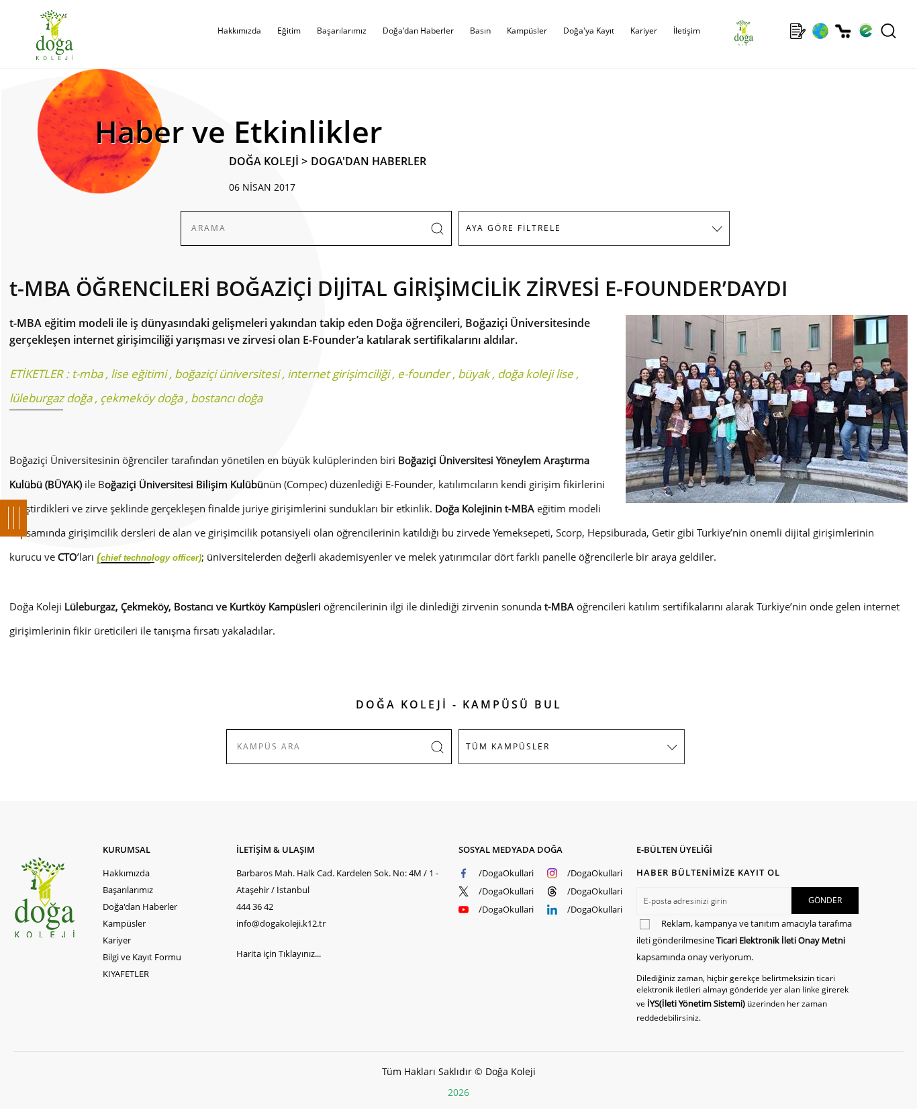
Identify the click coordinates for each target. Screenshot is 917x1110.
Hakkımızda (126, 873)
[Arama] (888, 31)
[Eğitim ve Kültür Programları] (820, 31)
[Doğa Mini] (775, 31)
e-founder (423, 373)
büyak (473, 373)
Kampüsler (527, 30)
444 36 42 (254, 906)
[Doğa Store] (842, 31)
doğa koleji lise (535, 373)
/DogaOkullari (506, 873)
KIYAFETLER (126, 974)
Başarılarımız (128, 890)
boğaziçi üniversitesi (227, 373)
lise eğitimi (138, 373)
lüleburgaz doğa (50, 398)
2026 (458, 1092)
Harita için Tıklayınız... (278, 953)
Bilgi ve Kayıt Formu (142, 957)
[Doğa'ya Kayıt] (797, 31)
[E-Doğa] (865, 31)
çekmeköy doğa (141, 398)
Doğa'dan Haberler (418, 30)
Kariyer (643, 30)
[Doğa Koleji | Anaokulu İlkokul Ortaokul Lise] (40, 35)
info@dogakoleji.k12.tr (281, 923)
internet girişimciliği (338, 373)
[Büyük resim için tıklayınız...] (760, 415)
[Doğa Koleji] (58, 897)
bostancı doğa (226, 398)
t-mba (87, 373)
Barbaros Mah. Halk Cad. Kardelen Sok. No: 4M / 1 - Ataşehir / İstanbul (337, 881)
